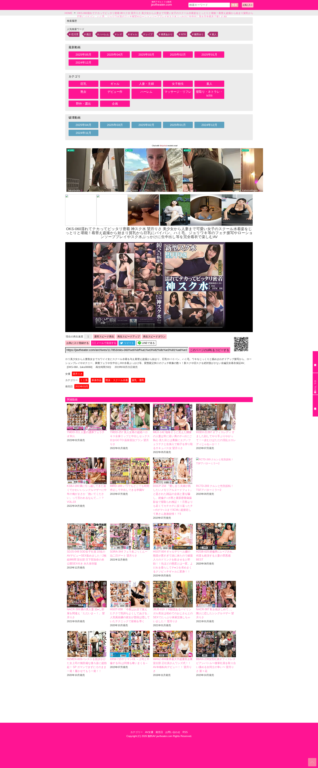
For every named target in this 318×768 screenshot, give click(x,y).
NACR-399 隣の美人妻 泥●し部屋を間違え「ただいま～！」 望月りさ (86, 613)
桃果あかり (167, 34)
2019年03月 (81, 386)
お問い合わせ (172, 732)
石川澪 (74, 34)
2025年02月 (178, 54)
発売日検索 (315, 406)
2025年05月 (83, 54)
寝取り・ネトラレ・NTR (209, 93)
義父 (88, 34)
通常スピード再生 (104, 336)
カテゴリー (136, 732)
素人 (214, 34)
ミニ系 (84, 380)
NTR (183, 34)
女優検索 (315, 362)
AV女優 (149, 732)
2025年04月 (115, 54)
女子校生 (178, 83)
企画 (115, 103)
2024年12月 (83, 62)
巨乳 (83, 83)
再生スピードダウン (154, 336)
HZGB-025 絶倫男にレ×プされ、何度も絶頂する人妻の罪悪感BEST (215, 555)
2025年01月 (209, 54)
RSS (185, 732)
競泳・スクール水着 (117, 380)
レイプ (149, 34)
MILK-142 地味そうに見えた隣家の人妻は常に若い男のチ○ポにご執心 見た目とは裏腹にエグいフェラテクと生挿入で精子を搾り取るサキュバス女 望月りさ (173, 440)
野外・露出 (83, 103)
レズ (119, 34)
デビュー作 (114, 91)
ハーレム (104, 34)
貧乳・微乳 (138, 380)
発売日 (159, 732)
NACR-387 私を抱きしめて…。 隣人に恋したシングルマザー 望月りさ (215, 613)
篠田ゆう (198, 34)
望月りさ (78, 373)
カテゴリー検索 (315, 384)
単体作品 (97, 380)
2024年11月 (83, 133)
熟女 (83, 91)
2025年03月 (146, 54)
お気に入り (248, 5)
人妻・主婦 (146, 83)
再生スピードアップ (128, 336)
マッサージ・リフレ (177, 91)
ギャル (133, 34)
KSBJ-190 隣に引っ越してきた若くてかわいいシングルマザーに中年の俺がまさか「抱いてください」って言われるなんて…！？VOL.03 (87, 494)
